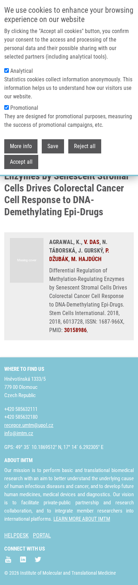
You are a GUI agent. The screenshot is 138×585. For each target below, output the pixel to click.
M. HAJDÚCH (86, 259)
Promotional (24, 107)
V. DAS (91, 242)
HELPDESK (16, 535)
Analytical (21, 70)
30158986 (75, 330)
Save (52, 146)
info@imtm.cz (18, 433)
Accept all (21, 161)
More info (21, 146)
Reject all (85, 146)
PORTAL (42, 535)
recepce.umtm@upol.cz (28, 425)
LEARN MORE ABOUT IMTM (81, 519)
